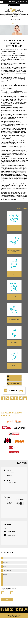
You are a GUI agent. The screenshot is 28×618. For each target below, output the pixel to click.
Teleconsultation (15, 376)
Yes (3, 595)
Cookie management (14, 616)
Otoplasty (14, 274)
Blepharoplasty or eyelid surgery (14, 250)
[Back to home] (14, 13)
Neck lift (3, 150)
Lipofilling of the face (14, 319)
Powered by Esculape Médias (14, 615)
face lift (11, 150)
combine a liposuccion (16, 174)
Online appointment (15, 379)
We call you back (15, 383)
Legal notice (14, 614)
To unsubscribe (4, 589)
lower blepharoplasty (6, 105)
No (12, 595)
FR (13, 23)
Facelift (14, 365)
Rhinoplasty (14, 342)
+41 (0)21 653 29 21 (22, 1)
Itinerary (13, 1)
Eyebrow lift (14, 228)
